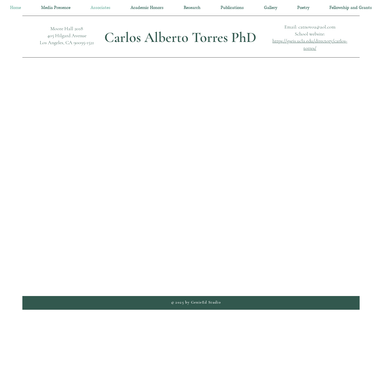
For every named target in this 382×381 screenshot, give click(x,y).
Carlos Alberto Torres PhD (180, 37)
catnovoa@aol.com (317, 27)
